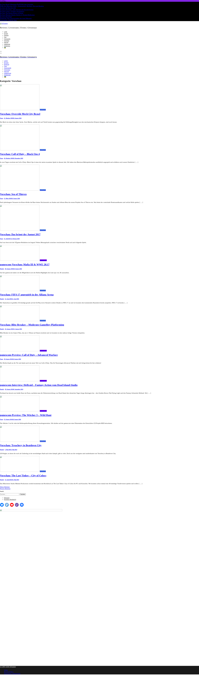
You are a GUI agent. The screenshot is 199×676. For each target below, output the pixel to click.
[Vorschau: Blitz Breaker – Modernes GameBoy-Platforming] (19, 320)
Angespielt (7, 39)
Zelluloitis (7, 46)
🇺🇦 (5, 47)
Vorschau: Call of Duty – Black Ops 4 (20, 154)
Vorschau (6, 40)
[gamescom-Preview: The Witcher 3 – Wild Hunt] (19, 411)
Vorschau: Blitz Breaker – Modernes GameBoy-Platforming (32, 324)
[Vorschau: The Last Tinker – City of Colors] (19, 471)
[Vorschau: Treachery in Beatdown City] (19, 441)
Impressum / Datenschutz (12, 673)
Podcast (6, 35)
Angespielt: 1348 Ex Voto (8, 20)
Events (6, 33)
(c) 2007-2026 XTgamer (8, 667)
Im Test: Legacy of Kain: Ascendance (12, 11)
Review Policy (8, 672)
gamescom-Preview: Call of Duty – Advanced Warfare (29, 355)
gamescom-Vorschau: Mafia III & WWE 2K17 (24, 264)
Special (6, 42)
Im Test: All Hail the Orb (8, 8)
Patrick (2, 269)
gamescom (7, 44)
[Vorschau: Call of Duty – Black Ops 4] (19, 150)
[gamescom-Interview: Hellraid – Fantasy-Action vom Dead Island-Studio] (19, 381)
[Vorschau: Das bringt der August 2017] (19, 230)
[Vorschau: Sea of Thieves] (19, 190)
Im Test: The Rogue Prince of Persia (11, 13)
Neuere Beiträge (5, 488)
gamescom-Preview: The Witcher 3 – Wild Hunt (25, 415)
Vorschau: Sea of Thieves (13, 194)
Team (1, 118)
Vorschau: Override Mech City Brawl (20, 114)
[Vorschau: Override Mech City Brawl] (19, 109)
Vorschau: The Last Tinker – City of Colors (23, 475)
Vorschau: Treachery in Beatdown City (20, 445)
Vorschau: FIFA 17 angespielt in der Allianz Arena (27, 294)
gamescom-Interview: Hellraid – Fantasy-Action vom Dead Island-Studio (39, 385)
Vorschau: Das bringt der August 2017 (20, 234)
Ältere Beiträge (5, 487)
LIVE (5, 32)
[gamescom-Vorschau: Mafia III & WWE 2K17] (19, 260)
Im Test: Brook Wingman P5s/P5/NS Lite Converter (16, 4)
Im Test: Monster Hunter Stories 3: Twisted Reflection (17, 15)
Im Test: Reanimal (6, 16)
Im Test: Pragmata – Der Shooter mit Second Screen (16, 9)
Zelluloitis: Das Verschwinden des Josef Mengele (16, 18)
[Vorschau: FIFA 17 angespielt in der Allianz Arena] (19, 290)
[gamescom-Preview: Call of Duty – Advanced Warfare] (19, 350)
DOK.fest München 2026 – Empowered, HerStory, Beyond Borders (22, 6)
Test (5, 37)
